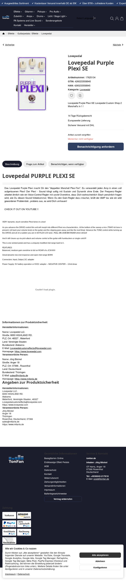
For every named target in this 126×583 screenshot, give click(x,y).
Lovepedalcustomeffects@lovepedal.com (30, 348)
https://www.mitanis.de (26, 378)
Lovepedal (85, 89)
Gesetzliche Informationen (60, 453)
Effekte (17, 11)
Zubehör (18, 16)
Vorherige (9, 44)
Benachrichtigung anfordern (95, 146)
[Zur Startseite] (5, 18)
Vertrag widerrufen (63, 499)
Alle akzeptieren (100, 555)
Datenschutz (24, 573)
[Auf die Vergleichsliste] (80, 95)
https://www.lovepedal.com (28, 351)
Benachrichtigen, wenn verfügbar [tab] (67, 164)
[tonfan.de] (16, 459)
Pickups (41, 11)
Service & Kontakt (97, 453)
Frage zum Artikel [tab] (35, 164)
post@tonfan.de (101, 478)
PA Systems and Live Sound (27, 20)
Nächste (117, 44)
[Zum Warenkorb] (122, 18)
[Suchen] (112, 18)
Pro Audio (54, 11)
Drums (40, 16)
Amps (29, 16)
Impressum (10, 573)
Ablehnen (100, 561)
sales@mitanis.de (19, 375)
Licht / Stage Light (56, 16)
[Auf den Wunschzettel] (71, 95)
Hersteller (28, 25)
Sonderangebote (54, 20)
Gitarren (29, 11)
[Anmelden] (117, 18)
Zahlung (7, 507)
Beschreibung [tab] (12, 164)
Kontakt (17, 25)
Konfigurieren (100, 567)
